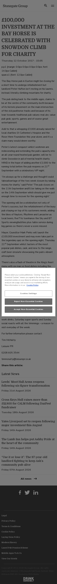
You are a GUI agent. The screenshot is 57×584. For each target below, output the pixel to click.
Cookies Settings (28, 293)
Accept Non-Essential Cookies (28, 309)
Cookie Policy (32, 285)
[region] (28, 292)
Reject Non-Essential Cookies (28, 301)
